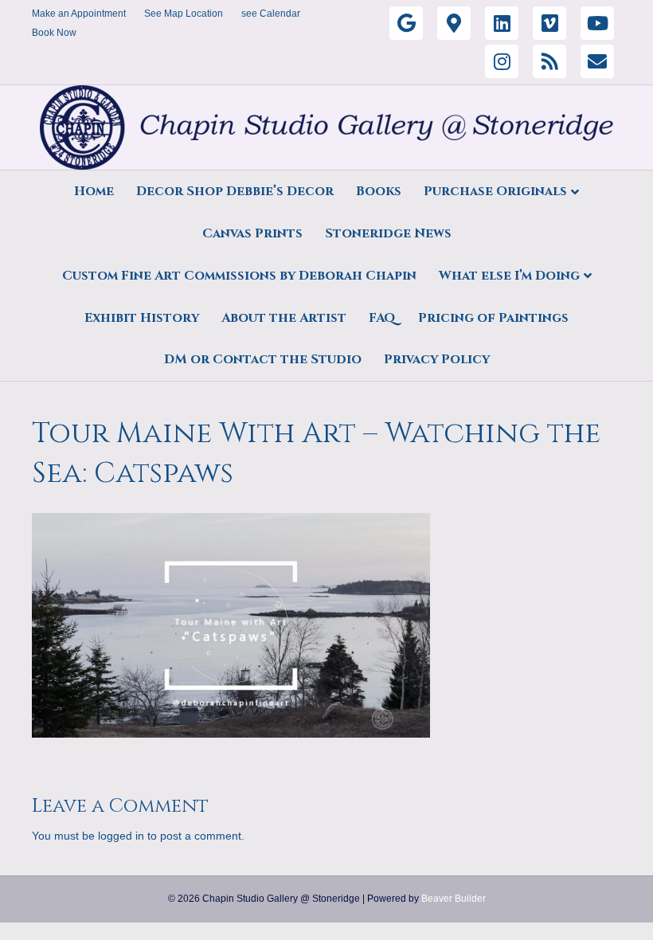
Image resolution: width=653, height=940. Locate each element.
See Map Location (183, 13)
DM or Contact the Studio (263, 359)
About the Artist (283, 318)
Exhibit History (141, 318)
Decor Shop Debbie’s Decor (235, 191)
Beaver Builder (453, 898)
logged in (121, 835)
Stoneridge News (388, 233)
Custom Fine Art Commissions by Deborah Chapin (239, 275)
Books (378, 191)
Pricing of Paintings (493, 318)
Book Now (54, 32)
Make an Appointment (79, 13)
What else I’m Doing (509, 275)
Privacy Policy (437, 359)
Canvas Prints (252, 233)
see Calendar (270, 13)
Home (94, 191)
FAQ (382, 318)
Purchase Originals (495, 191)
